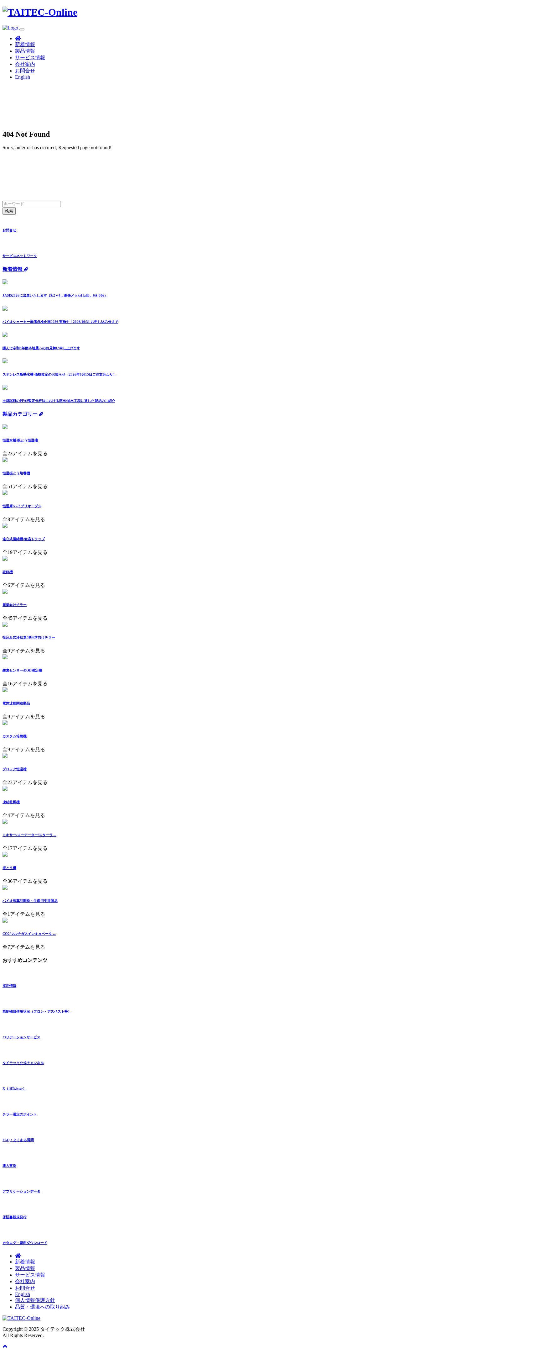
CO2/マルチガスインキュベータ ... (29, 933)
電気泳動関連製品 (16, 703)
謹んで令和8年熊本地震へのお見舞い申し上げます (41, 348)
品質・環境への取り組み (42, 1306)
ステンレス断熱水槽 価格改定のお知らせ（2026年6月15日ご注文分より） (59, 374)
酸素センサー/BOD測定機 (22, 670)
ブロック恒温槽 (15, 769)
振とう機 (9, 868)
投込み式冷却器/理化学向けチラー (29, 637)
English (22, 77)
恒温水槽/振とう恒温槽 (20, 440)
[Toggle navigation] (21, 29)
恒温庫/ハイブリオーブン (22, 506)
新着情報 (25, 44)
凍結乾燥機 (11, 802)
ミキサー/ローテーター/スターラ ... (29, 835)
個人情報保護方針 (35, 1300)
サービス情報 (30, 57)
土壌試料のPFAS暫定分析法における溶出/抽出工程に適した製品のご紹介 (59, 401)
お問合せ (25, 70)
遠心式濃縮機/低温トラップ (24, 539)
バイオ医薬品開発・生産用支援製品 (30, 901)
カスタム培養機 (15, 736)
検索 (9, 210)
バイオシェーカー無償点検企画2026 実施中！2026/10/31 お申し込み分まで (60, 322)
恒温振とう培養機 (16, 473)
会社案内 (25, 64)
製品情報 (25, 51)
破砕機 (8, 572)
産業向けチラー (15, 605)
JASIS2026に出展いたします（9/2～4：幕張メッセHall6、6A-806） (55, 295)
